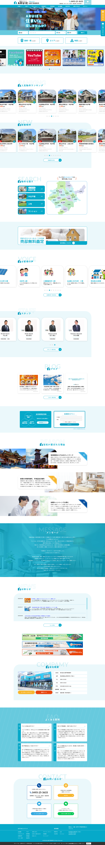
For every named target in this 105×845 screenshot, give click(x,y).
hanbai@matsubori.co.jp (65, 686)
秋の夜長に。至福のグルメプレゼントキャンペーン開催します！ (44, 598)
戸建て (19, 6)
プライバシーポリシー (47, 831)
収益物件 (44, 6)
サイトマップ (45, 836)
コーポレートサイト (26, 692)
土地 (26, 6)
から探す (30, 40)
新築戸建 (55, 831)
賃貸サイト (44, 692)
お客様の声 (20, 836)
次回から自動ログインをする (70, 422)
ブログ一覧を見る (52, 397)
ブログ (27, 831)
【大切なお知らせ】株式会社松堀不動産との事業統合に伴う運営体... (38, 615)
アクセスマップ (21, 833)
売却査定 (52, 6)
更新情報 (28, 833)
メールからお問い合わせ (39, 813)
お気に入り (87, 3)
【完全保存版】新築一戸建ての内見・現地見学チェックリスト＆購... (45, 607)
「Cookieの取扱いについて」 (73, 843)
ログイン (85, 6)
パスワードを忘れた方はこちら (79, 428)
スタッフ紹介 (20, 838)
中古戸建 (55, 833)
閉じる (88, 843)
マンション (34, 6)
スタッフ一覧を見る (51, 349)
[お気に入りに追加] (14, 102)
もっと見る (52, 625)
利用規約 (45, 833)
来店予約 (68, 6)
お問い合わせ (76, 6)
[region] (52, 608)
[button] (42, 69)
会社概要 (60, 6)
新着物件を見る (51, 160)
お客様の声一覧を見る (51, 295)
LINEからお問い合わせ (66, 813)
